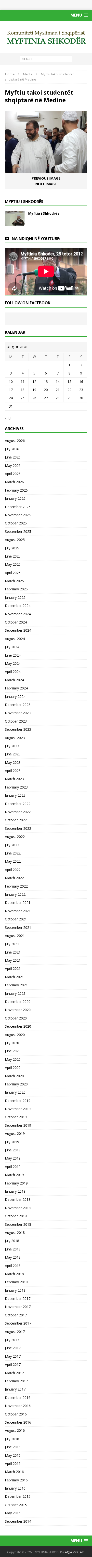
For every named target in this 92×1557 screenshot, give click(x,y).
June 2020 (13, 1051)
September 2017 (18, 1323)
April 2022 (13, 869)
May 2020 (13, 1059)
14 (58, 381)
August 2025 (15, 539)
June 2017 (13, 1348)
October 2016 (16, 1414)
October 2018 (16, 1216)
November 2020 (18, 1009)
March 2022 (14, 877)
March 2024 (14, 680)
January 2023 (15, 795)
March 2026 (14, 481)
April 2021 (13, 968)
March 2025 (14, 581)
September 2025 (18, 531)
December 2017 (17, 1298)
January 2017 (15, 1389)
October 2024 (16, 622)
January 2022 (15, 894)
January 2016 (15, 1488)
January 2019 (15, 1191)
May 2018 (13, 1257)
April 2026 (13, 473)
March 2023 (14, 778)
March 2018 (14, 1273)
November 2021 (18, 911)
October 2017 (16, 1315)
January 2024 (15, 696)
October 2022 (16, 820)
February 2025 (16, 589)
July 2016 (12, 1438)
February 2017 (16, 1381)
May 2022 (13, 861)
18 (23, 389)
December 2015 (17, 1496)
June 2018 (13, 1249)
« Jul (8, 418)
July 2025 (12, 548)
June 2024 (13, 655)
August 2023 (15, 737)
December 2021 (17, 902)
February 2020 (16, 1084)
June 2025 (13, 556)
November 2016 (18, 1405)
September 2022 (18, 828)
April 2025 (13, 572)
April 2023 (13, 770)
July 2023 (12, 746)
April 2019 (13, 1166)
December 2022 (17, 803)
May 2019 (13, 1158)
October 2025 (16, 523)
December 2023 (17, 704)
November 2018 (18, 1207)
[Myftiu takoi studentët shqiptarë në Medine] (46, 170)
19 (34, 389)
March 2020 (14, 1076)
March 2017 (14, 1372)
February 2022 (16, 886)
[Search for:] (46, 58)
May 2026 (13, 465)
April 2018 (13, 1265)
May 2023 (13, 762)
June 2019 (13, 1150)
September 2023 (18, 729)
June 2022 (13, 853)
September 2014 (18, 1521)
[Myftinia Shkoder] (46, 37)
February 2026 (16, 490)
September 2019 (18, 1125)
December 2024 (17, 605)
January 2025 (15, 597)
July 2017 (12, 1339)
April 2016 (13, 1463)
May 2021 (13, 960)
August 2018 (15, 1232)
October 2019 (16, 1117)
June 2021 (13, 952)
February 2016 (16, 1480)
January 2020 (15, 1092)
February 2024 (16, 688)
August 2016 (15, 1430)
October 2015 (16, 1504)
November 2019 (18, 1108)
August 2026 (15, 440)
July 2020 (12, 1042)
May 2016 (13, 1455)
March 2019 (14, 1174)
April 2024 (13, 671)
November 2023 (18, 712)
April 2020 (13, 1067)
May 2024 (13, 663)
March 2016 (14, 1471)
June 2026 (13, 457)
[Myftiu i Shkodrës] (15, 223)
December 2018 (17, 1199)
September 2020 (18, 1026)
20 (46, 389)
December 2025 (17, 506)
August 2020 (15, 1034)
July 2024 (12, 646)
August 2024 (15, 638)
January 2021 (15, 993)
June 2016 (13, 1447)
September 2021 (18, 927)
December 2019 (17, 1100)
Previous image (46, 178)
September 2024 (18, 630)
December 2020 (17, 1001)
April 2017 (13, 1364)
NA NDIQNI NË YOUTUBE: (36, 238)
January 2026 (15, 498)
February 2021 (16, 985)
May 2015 (13, 1513)
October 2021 (16, 919)
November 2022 (18, 812)
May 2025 (13, 564)
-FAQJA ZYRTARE (74, 1552)
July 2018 (12, 1240)
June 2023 (13, 754)
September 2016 (18, 1422)
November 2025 (18, 515)
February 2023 (16, 787)
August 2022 (15, 836)
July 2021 (12, 943)
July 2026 (12, 449)
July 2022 (12, 845)
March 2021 (14, 977)
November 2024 (18, 614)
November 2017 (18, 1306)
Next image (46, 184)
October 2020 (16, 1018)
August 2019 (15, 1133)
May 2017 (13, 1356)
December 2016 (17, 1397)
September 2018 (18, 1224)
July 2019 (12, 1142)
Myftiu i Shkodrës (43, 213)
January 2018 (15, 1290)
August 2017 (15, 1331)
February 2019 (16, 1183)
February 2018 (16, 1282)
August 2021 (15, 935)
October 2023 (16, 721)
